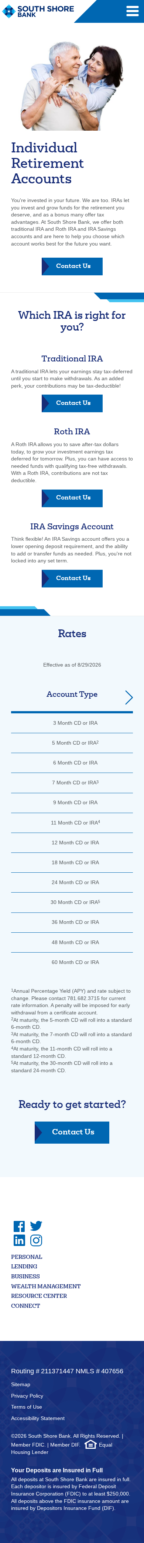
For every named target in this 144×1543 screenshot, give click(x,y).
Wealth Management (46, 1287)
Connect (25, 1306)
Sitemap (20, 1384)
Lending (24, 1267)
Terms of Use (26, 1407)
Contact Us (79, 269)
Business (25, 1277)
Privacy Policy (27, 1396)
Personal (26, 1257)
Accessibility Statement (38, 1418)
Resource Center (39, 1296)
